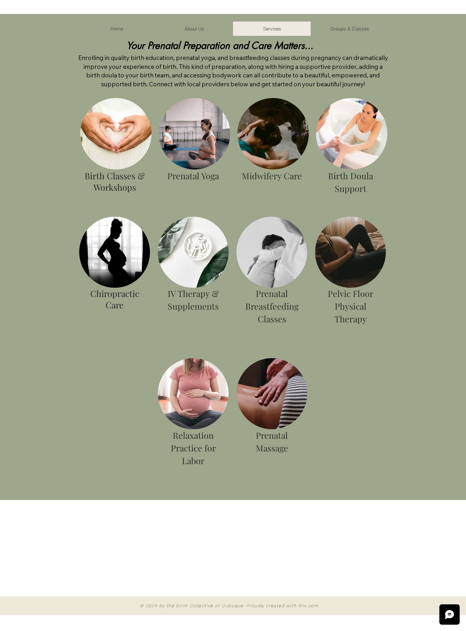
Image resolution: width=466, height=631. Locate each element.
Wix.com (308, 605)
